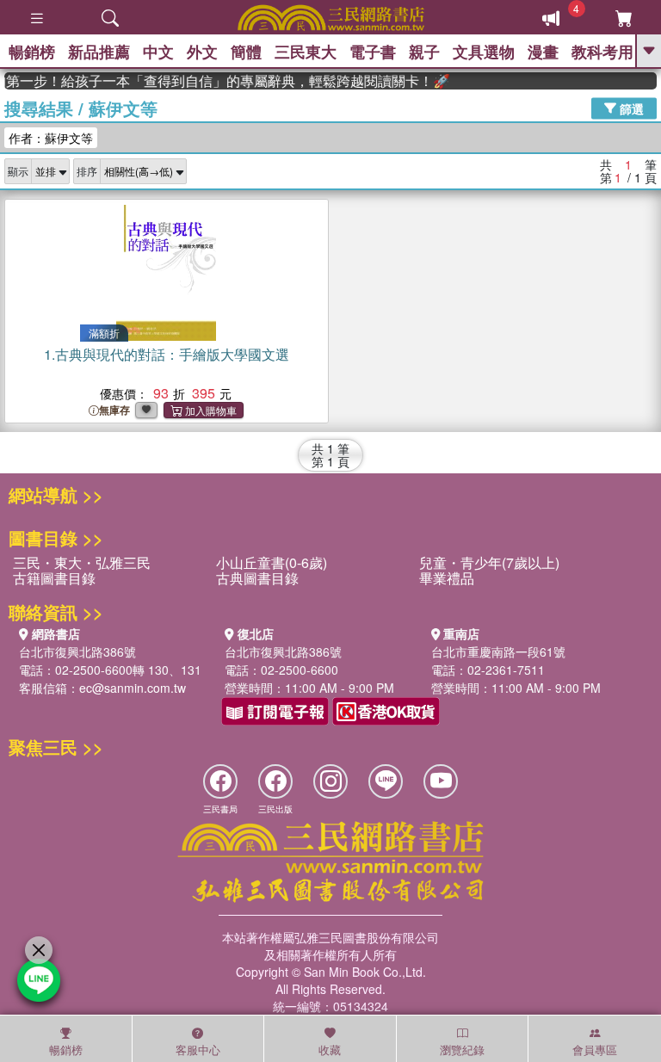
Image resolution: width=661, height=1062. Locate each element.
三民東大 (306, 51)
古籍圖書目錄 (54, 578)
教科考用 (602, 51)
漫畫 (543, 51)
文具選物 (484, 51)
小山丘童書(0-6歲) (271, 562)
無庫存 (114, 410)
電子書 (372, 51)
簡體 (246, 51)
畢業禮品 (446, 578)
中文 (158, 51)
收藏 (329, 1049)
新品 (99, 51)
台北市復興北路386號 (77, 651)
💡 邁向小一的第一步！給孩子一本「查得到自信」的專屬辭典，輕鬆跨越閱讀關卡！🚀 (220, 81)
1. (166, 354)
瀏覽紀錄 (462, 1049)
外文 (202, 51)
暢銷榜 (32, 51)
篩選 (630, 107)
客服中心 (198, 1049)
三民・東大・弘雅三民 (82, 562)
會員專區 (594, 1049)
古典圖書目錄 (257, 578)
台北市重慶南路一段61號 (498, 651)
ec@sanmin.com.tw (132, 687)
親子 (424, 51)
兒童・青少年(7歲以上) (489, 562)
